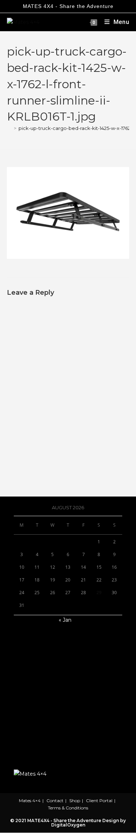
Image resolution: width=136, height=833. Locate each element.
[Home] (9, 128)
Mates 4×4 (30, 800)
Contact (54, 800)
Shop (74, 800)
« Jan (65, 620)
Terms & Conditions (68, 807)
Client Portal (99, 800)
